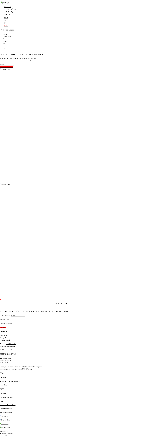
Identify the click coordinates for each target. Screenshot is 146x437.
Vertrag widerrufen (6, 412)
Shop (4, 43)
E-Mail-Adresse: (5, 316)
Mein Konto (3, 385)
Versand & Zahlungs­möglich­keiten (11, 381)
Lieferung (3, 377)
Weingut (5, 34)
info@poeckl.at (10, 346)
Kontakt (5, 41)
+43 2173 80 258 (11, 344)
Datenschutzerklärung (7, 397)
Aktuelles (5, 38)
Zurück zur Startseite (6, 67)
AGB (1, 401)
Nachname (3, 323)
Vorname (2, 319)
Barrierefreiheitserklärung (8, 405)
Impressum (3, 393)
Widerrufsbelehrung (6, 408)
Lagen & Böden (7, 36)
